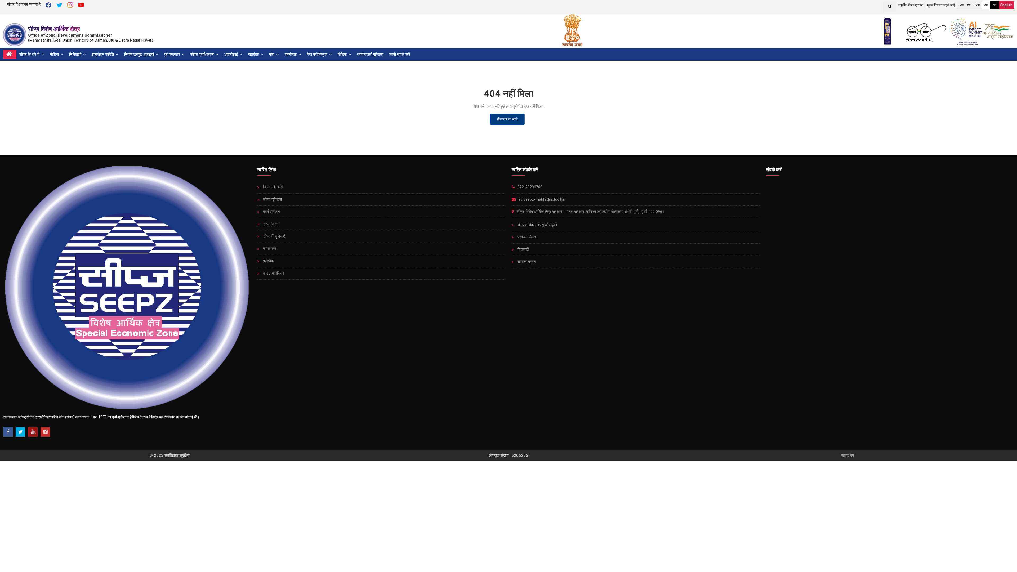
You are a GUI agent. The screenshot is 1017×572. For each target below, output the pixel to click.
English (1006, 5)
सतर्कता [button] (254, 54)
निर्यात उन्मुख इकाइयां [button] (139, 54)
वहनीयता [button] (291, 54)
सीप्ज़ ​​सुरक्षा (270, 224)
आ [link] (986, 5)
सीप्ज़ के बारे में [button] (30, 54)
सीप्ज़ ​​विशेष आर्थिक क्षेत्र (54, 29)
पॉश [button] (272, 54)
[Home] (9, 54)
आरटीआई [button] (231, 54)
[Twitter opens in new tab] (20, 432)
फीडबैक (268, 260)
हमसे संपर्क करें (399, 54)
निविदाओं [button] (75, 54)
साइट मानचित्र (273, 273)
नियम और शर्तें (272, 187)
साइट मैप (847, 455)
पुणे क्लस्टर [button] (172, 54)
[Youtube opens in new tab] (33, 432)
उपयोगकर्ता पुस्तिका (370, 54)
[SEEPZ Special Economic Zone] (15, 34)
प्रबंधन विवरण (526, 237)
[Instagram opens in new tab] (45, 432)
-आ (961, 5)
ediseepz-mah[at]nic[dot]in (541, 199)
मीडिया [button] (343, 54)
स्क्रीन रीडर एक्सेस (910, 5)
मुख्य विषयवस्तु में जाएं (941, 5)
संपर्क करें (269, 248)
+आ (977, 5)
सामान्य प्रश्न (526, 261)
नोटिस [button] (55, 54)
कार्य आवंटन (271, 211)
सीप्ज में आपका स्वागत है (24, 4)
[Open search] (889, 6)
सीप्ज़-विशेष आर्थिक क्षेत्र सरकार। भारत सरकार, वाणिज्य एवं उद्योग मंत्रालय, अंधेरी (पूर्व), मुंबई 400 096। (590, 211)
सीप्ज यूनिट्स (272, 199)
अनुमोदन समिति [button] (103, 54)
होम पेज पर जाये (507, 119)
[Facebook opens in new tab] (8, 432)
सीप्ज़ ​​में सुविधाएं (273, 236)
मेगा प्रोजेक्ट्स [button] (317, 54)
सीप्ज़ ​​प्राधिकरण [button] (202, 54)
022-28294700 (529, 187)
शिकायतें (522, 249)
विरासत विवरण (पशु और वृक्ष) (536, 224)
